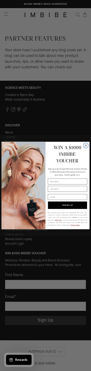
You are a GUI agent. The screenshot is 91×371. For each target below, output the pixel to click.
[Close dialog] (85, 145)
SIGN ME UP (67, 205)
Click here (58, 220)
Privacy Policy (75, 225)
